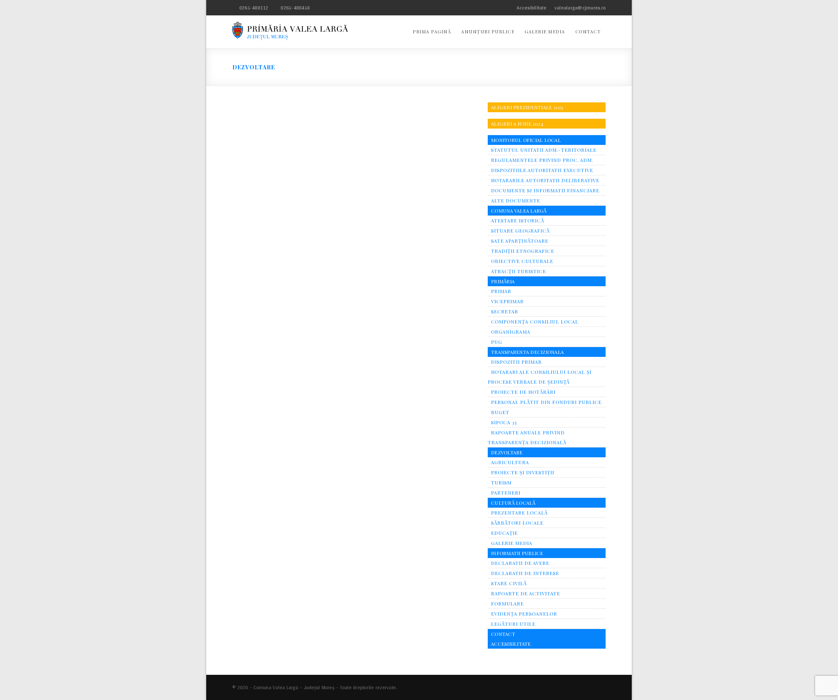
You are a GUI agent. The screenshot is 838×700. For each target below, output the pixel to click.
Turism (501, 482)
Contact (588, 31)
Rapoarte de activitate (525, 593)
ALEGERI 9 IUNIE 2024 (517, 123)
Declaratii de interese (525, 573)
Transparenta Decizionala (527, 352)
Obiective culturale (522, 261)
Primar (501, 291)
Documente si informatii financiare (545, 190)
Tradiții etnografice (522, 251)
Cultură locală (513, 502)
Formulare (507, 603)
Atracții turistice (518, 271)
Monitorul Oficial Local (526, 140)
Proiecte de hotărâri (523, 392)
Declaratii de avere (520, 563)
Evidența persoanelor (524, 613)
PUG (496, 342)
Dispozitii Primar (516, 362)
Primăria (503, 281)
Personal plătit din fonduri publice (546, 402)
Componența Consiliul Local (534, 321)
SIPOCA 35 (504, 422)
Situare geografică (520, 230)
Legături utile (513, 624)
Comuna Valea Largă (519, 210)
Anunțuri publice (488, 31)
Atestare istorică (517, 220)
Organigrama (510, 331)
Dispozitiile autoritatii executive (542, 170)
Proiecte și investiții (522, 472)
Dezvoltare (507, 452)
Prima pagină (432, 31)
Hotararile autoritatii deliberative (545, 180)
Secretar (504, 311)
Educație (504, 533)
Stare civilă (509, 583)
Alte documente (515, 200)
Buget (500, 412)
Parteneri (505, 492)
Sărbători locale (517, 522)
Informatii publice (517, 553)
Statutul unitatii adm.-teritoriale (543, 150)
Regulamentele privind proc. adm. (542, 160)
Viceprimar (507, 301)
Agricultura (510, 462)
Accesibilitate (530, 7)
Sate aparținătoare (519, 240)
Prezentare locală (519, 512)
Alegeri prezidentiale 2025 (527, 107)
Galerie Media (545, 31)
